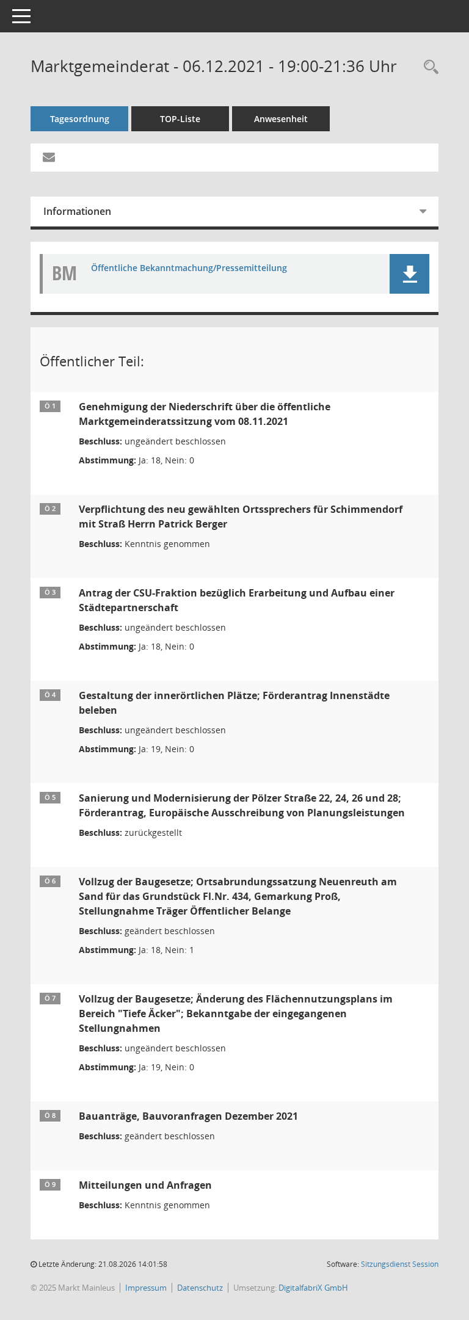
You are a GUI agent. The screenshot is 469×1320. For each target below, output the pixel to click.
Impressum (146, 1287)
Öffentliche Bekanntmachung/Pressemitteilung (189, 268)
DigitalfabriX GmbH (313, 1287)
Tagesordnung (79, 119)
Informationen (77, 211)
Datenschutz (200, 1287)
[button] (409, 274)
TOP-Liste (180, 119)
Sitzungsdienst (399, 1264)
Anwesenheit (281, 119)
